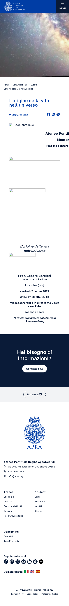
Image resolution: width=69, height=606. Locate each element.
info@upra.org (15, 476)
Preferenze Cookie (49, 594)
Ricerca (8, 511)
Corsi (37, 496)
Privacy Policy (17, 594)
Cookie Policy (32, 594)
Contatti (8, 536)
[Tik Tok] (35, 561)
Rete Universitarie (13, 515)
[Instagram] (12, 561)
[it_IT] (26, 571)
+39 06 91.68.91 (16, 471)
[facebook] (48, 115)
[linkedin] (53, 115)
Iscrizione (40, 501)
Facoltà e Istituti (13, 506)
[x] (58, 115)
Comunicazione (20, 85)
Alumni (38, 511)
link (41, 285)
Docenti (8, 501)
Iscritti (38, 506)
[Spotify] (41, 561)
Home (6, 85)
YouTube (35, 306)
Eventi (34, 85)
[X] (17, 561)
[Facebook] (6, 561)
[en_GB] (32, 571)
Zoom (55, 302)
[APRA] (17, 6)
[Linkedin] (29, 561)
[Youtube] (23, 561)
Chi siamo (9, 496)
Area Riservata (12, 541)
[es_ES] (38, 571)
